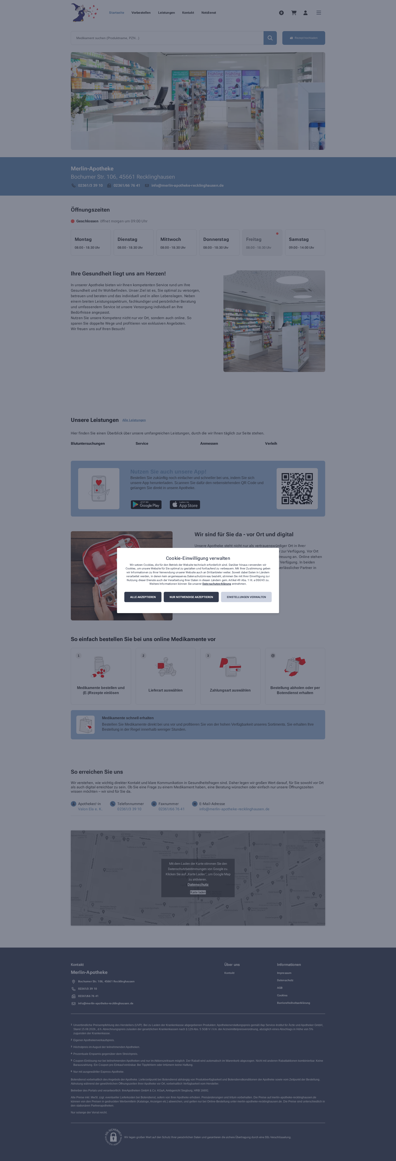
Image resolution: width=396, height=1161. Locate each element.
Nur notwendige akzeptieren (191, 597)
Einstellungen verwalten (246, 597)
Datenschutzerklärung (216, 584)
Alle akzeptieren (143, 597)
